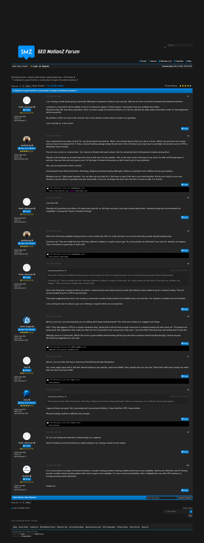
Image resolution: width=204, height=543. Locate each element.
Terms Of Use (135, 527)
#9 (188, 432)
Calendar (179, 61)
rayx (67, 191)
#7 (188, 356)
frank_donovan (26, 107)
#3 (188, 198)
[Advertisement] (102, 20)
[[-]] (48, 188)
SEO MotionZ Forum (19, 77)
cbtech (51, 191)
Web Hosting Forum (54, 77)
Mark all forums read (93, 527)
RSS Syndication (109, 527)
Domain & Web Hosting (37, 77)
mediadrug (26, 145)
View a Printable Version (22, 508)
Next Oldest (18, 497)
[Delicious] (53, 86)
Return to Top (62, 527)
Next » (28, 86)
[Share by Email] (61, 86)
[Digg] (51, 86)
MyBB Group (39, 534)
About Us (145, 527)
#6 (188, 316)
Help (189, 61)
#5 (188, 263)
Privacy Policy (122, 527)
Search (153, 61)
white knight (79, 191)
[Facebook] (46, 86)
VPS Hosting (68, 77)
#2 (188, 136)
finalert (25, 476)
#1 (188, 96)
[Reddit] (56, 86)
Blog (15, 527)
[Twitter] (49, 86)
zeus (85, 191)
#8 (188, 390)
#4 (188, 231)
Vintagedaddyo (26, 536)
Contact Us (34, 527)
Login (35, 66)
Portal (143, 61)
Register (45, 66)
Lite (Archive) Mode (76, 527)
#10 (188, 465)
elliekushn (52, 349)
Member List (166, 61)
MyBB (23, 534)
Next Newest (30, 497)
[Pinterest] (59, 86)
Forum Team (23, 527)
